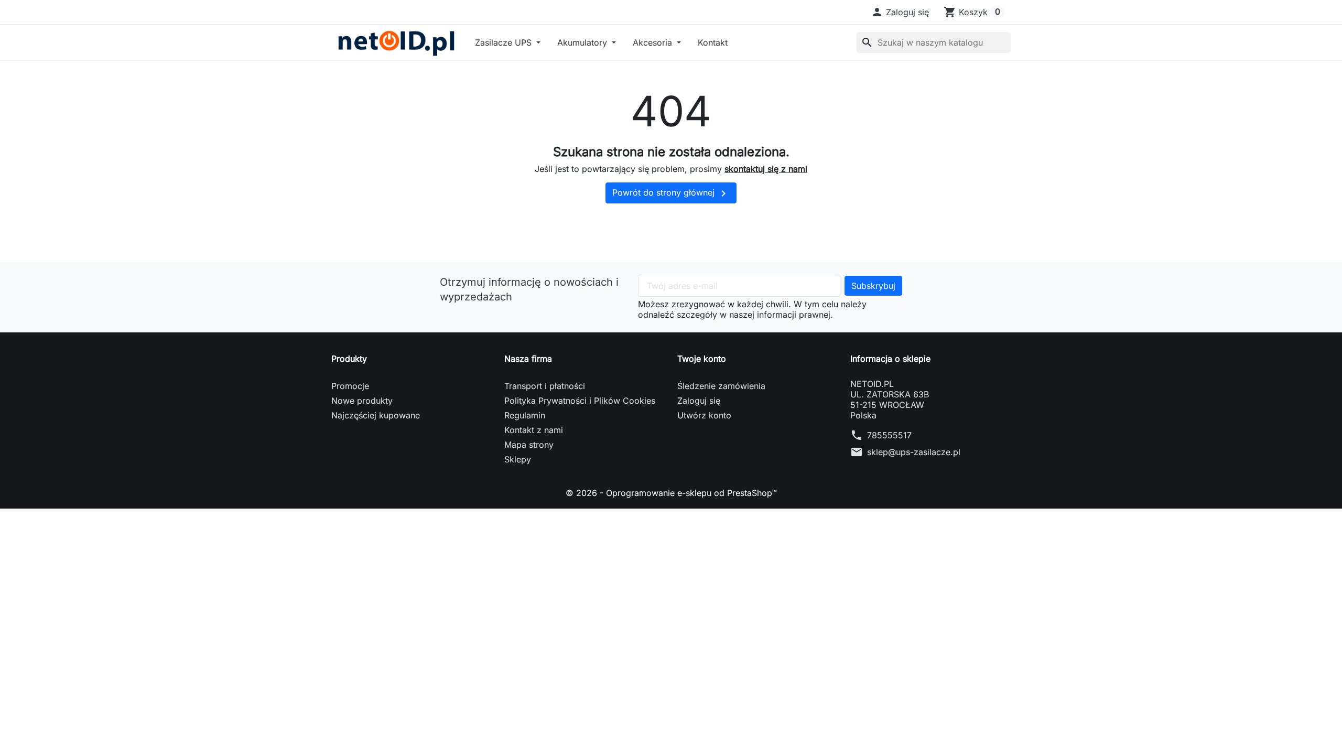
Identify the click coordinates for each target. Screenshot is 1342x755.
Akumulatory (583, 42)
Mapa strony (529, 444)
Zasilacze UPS (504, 42)
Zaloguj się (698, 400)
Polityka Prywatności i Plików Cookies (579, 400)
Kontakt (713, 42)
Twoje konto (701, 358)
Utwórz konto (704, 415)
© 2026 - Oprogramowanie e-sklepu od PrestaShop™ (671, 493)
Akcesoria (654, 42)
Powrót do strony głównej (671, 193)
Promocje (350, 386)
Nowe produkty (362, 400)
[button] (899, 12)
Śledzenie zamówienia (721, 386)
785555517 (889, 435)
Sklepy (517, 459)
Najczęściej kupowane (375, 415)
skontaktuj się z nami (765, 169)
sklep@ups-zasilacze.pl (913, 452)
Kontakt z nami (533, 430)
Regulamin (524, 415)
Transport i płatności (544, 386)
